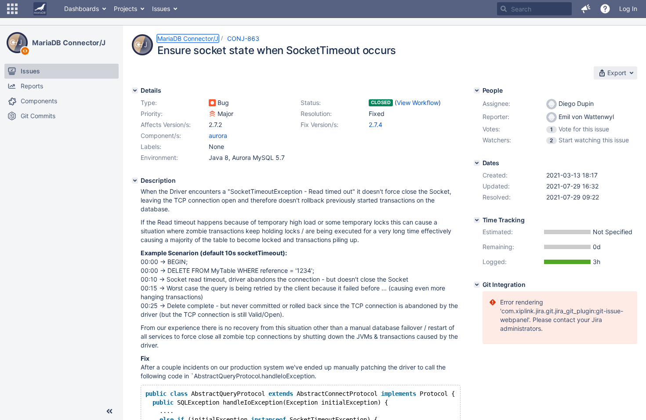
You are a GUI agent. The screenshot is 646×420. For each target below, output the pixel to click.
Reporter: (496, 116)
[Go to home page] (40, 9)
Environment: (159, 157)
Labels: (151, 146)
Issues (161, 8)
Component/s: (161, 135)
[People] (477, 90)
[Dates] (477, 163)
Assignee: (496, 103)
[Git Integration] (477, 285)
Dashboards (81, 8)
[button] (12, 9)
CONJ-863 (243, 38)
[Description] (135, 180)
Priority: (152, 113)
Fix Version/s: (319, 124)
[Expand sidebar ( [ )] (109, 411)
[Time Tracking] (477, 220)
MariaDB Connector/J (68, 42)
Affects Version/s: (166, 124)
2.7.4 (375, 124)
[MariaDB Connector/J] (17, 42)
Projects (125, 8)
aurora (218, 135)
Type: (149, 102)
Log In (628, 8)
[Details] (135, 90)
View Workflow (418, 102)
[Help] (605, 9)
